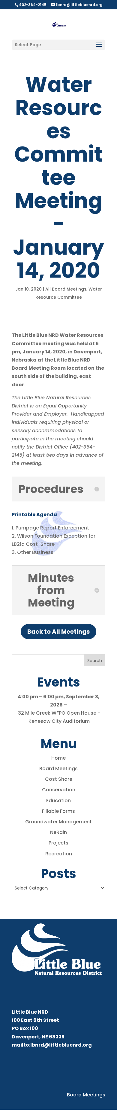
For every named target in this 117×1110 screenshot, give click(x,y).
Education (58, 800)
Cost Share (58, 779)
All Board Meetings (65, 289)
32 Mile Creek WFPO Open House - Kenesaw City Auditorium (59, 717)
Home (58, 757)
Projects (58, 842)
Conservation (58, 789)
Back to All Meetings (58, 631)
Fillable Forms (58, 811)
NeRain (58, 832)
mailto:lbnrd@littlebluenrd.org (52, 1044)
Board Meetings (58, 768)
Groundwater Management (58, 821)
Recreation (58, 853)
